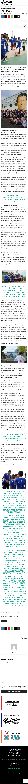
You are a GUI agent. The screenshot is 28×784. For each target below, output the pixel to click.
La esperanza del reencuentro (23, 637)
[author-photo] (14, 650)
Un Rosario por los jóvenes (7, 637)
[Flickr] (10, 773)
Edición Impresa (8, 6)
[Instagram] (13, 773)
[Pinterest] (9, 16)
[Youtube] (18, 773)
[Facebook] (2, 16)
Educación (9, 8)
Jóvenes (13, 8)
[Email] (15, 16)
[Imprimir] (18, 16)
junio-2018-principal (11, 620)
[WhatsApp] (12, 16)
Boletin (4, 13)
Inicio (2, 6)
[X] (5, 16)
